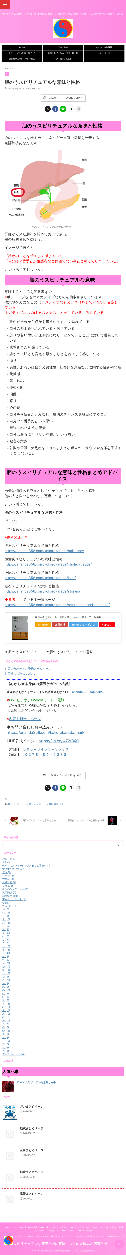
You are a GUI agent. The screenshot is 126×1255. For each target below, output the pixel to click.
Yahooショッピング (83, 624)
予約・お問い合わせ (63, 59)
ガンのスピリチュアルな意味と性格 (36, 1082)
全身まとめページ (31, 1150)
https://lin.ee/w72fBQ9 (59, 741)
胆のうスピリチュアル (18, 804)
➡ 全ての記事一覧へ (80, 1227)
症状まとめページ (31, 1128)
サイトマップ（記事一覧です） (22, 53)
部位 (61, 804)
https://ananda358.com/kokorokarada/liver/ (40, 578)
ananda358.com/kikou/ (89, 692)
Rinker (45, 620)
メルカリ (106, 624)
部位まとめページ (31, 1172)
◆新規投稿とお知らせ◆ (38, 1227)
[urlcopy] (78, 109)
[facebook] (55, 109)
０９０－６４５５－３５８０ (46, 749)
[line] (63, 109)
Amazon (43, 624)
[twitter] (48, 109)
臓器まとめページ (31, 1193)
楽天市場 (60, 624)
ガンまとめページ (31, 1106)
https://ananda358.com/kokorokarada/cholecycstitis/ (48, 564)
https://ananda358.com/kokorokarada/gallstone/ (44, 551)
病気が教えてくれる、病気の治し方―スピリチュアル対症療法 (69, 617)
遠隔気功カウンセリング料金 (22, 59)
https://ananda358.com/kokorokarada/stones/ (42, 591)
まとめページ (104, 53)
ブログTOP (63, 47)
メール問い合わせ (84, 1230)
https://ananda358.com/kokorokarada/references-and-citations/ (57, 605)
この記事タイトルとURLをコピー (64, 97)
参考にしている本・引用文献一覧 (63, 53)
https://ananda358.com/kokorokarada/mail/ (45, 732)
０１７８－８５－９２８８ (45, 754)
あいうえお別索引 (104, 47)
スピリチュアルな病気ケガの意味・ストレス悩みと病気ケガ (60, 1244)
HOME (22, 47)
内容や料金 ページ (25, 719)
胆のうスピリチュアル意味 (41, 804)
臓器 (56, 804)
